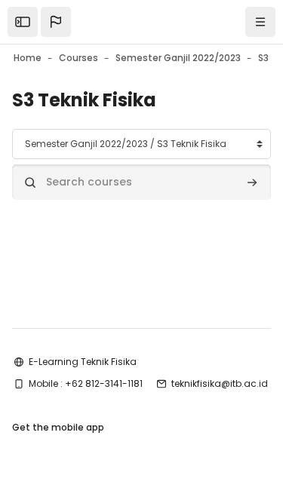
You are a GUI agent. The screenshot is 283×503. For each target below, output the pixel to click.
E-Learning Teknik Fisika (83, 361)
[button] (56, 22)
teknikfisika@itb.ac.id (219, 383)
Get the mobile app (58, 427)
